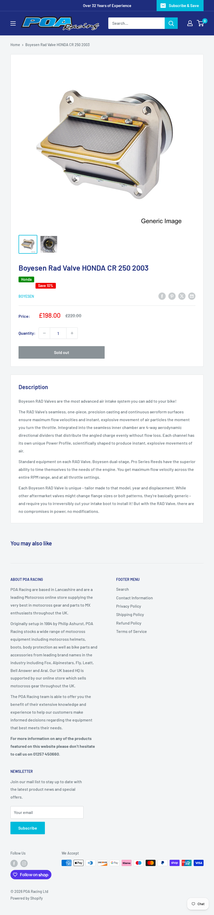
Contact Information (134, 597)
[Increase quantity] (72, 333)
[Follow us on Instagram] (24, 863)
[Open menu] (13, 23)
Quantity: (27, 333)
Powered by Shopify (26, 898)
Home (15, 44)
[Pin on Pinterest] (172, 296)
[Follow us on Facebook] (14, 863)
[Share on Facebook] (162, 296)
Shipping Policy (130, 614)
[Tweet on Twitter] (182, 296)
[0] (200, 23)
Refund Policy (128, 622)
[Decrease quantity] (44, 333)
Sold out (61, 352)
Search (122, 589)
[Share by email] (191, 296)
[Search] (171, 23)
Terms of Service (131, 631)
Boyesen (26, 296)
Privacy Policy (128, 605)
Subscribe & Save (184, 5)
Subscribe (27, 827)
